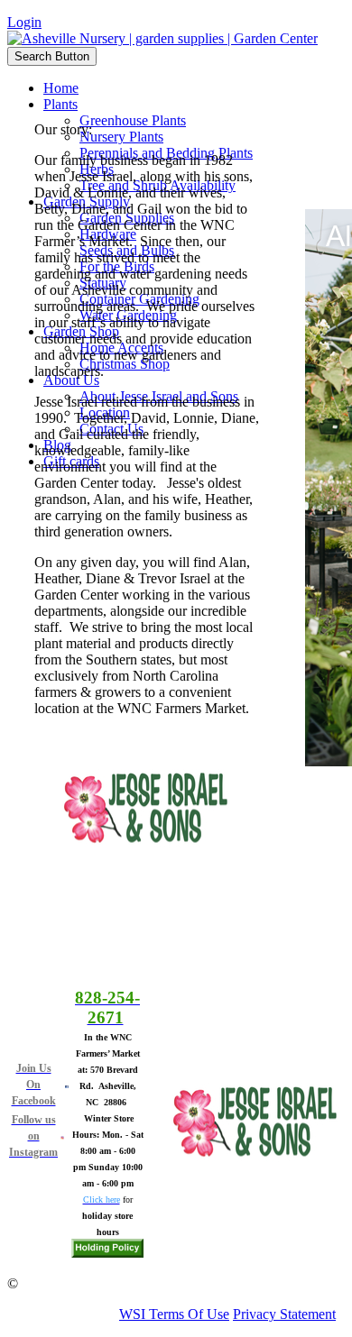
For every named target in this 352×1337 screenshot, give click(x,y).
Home (61, 88)
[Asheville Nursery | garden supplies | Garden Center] (162, 38)
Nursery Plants (121, 136)
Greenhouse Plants (132, 120)
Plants (60, 104)
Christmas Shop (124, 363)
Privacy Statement (284, 1314)
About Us (71, 380)
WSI (132, 1314)
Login (24, 22)
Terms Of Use (189, 1314)
